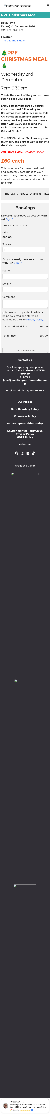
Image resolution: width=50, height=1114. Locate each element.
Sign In (10, 219)
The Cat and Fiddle (13, 40)
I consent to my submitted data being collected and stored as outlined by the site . (23, 316)
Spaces (6, 244)
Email (6, 283)
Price (5, 232)
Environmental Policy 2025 (25, 430)
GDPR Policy (25, 437)
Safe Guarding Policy (25, 409)
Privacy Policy (34, 319)
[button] (48, 1099)
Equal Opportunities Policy (25, 423)
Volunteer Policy (25, 416)
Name (6, 270)
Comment (8, 297)
